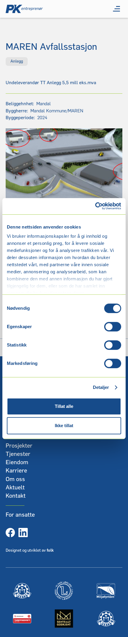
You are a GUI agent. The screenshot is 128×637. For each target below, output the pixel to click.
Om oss (15, 479)
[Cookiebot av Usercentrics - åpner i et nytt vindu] (95, 206)
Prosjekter (19, 446)
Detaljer (101, 387)
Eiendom (17, 462)
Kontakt (16, 496)
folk (50, 550)
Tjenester (18, 454)
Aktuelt (15, 488)
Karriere (16, 471)
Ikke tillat (64, 425)
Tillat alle (64, 406)
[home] (24, 9)
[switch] (112, 326)
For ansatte (20, 515)
